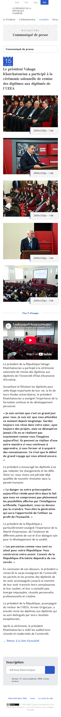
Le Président (9, 19)
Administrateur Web (17, 698)
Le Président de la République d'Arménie (22, 10)
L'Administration (27, 19)
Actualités (44, 19)
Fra (44, 2)
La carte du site (45, 698)
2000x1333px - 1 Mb (43, 130)
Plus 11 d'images (30, 313)
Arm (17, 2)
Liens (32, 698)
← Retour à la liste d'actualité (21, 640)
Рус (26, 2)
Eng (35, 2)
